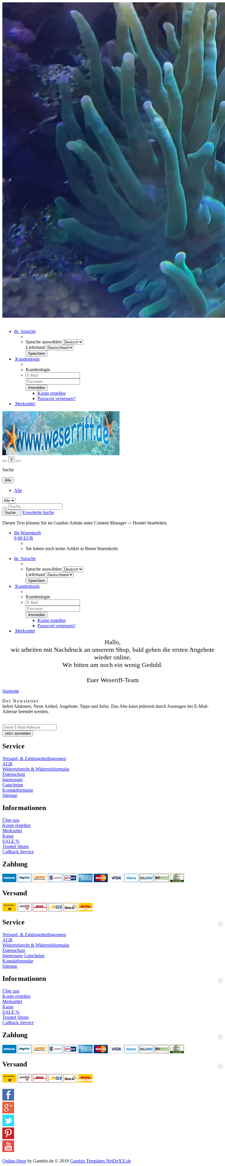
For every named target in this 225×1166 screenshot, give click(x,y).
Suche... (12, 512)
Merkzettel (24, 403)
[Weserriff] (61, 453)
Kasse (7, 835)
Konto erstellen (52, 393)
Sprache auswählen (44, 341)
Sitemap (9, 795)
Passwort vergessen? (57, 398)
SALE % (10, 841)
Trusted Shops (15, 846)
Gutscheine (12, 784)
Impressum (12, 779)
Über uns (10, 820)
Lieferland (35, 347)
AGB (7, 763)
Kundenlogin (27, 359)
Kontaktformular (17, 790)
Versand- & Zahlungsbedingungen (34, 758)
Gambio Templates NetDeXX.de (100, 1160)
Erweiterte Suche (38, 512)
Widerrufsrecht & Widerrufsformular (35, 769)
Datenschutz (13, 774)
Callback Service (18, 851)
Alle (18, 490)
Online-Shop (14, 1160)
